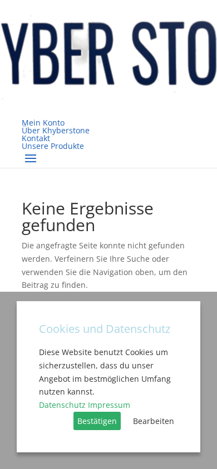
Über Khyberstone (56, 130)
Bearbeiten (153, 421)
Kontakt (36, 138)
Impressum (109, 405)
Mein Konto (43, 122)
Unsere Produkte (53, 146)
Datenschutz (62, 405)
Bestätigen (97, 421)
